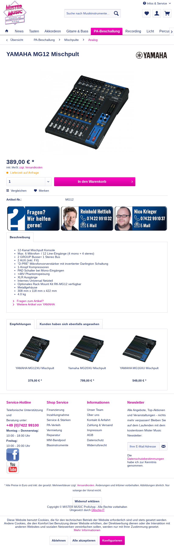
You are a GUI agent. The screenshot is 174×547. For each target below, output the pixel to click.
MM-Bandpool (56, 440)
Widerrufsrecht (97, 445)
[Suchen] (116, 13)
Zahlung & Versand (100, 425)
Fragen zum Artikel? (30, 301)
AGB (90, 435)
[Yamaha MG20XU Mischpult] (87, 349)
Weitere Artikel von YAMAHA (35, 304)
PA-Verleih (53, 425)
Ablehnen (59, 540)
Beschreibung (20, 237)
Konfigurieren (112, 540)
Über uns (93, 415)
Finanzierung (55, 409)
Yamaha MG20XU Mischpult (87, 368)
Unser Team (95, 409)
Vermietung (54, 430)
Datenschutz (95, 440)
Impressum (94, 430)
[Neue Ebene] (33, 218)
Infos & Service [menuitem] (157, 3)
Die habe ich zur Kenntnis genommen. (145, 460)
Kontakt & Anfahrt (98, 420)
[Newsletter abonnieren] (163, 446)
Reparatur (53, 435)
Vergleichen (18, 190)
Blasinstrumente (57, 445)
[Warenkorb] (167, 13)
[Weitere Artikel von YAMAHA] (151, 58)
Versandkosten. (86, 485)
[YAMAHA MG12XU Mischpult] (35, 349)
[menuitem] (92, 13)
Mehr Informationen (87, 530)
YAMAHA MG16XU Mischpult (139, 368)
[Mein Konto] (157, 13)
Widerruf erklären (87, 501)
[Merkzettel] (146, 13)
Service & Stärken (59, 420)
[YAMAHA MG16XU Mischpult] (139, 349)
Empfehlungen (20, 324)
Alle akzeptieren (83, 540)
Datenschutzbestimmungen (145, 458)
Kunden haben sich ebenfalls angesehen (69, 324)
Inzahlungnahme (58, 415)
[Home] (6, 31)
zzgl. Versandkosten (30, 167)
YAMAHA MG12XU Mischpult (34, 368)
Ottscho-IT (98, 510)
